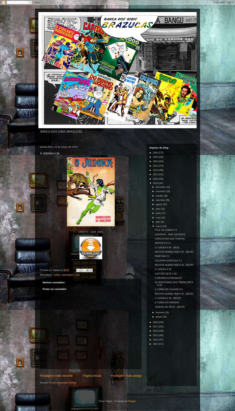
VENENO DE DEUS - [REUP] (170, 307)
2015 (155, 335)
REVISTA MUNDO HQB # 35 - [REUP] (174, 252)
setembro (161, 200)
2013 (155, 344)
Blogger (132, 401)
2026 (155, 152)
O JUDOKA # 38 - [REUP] (168, 298)
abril (158, 222)
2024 (155, 161)
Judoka (56, 274)
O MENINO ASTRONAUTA (168, 278)
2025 (155, 157)
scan (77, 274)
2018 (155, 322)
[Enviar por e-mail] (78, 270)
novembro (161, 191)
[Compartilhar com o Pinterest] (91, 270)
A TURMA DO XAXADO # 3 (169, 289)
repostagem (67, 274)
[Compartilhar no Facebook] (87, 270)
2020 (155, 179)
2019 (155, 183)
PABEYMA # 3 (162, 256)
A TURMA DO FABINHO (167, 302)
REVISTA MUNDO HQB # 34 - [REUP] (174, 265)
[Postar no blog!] (81, 270)
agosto (159, 204)
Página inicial (92, 375)
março (159, 226)
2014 (155, 339)
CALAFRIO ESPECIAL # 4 (168, 260)
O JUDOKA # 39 (163, 269)
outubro (160, 195)
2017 (155, 326)
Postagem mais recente (56, 375)
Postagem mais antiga (126, 375)
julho (158, 209)
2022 (155, 170)
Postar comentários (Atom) (62, 382)
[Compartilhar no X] (84, 270)
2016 (155, 331)
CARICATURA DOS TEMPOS (170, 239)
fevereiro (160, 312)
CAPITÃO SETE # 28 (166, 273)
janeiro (159, 316)
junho (159, 213)
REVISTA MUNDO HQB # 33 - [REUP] (174, 294)
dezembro (161, 187)
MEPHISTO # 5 (162, 243)
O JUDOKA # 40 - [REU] (167, 247)
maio (158, 217)
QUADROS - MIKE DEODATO (170, 234)
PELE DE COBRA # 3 (166, 230)
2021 (155, 174)
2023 (155, 166)
